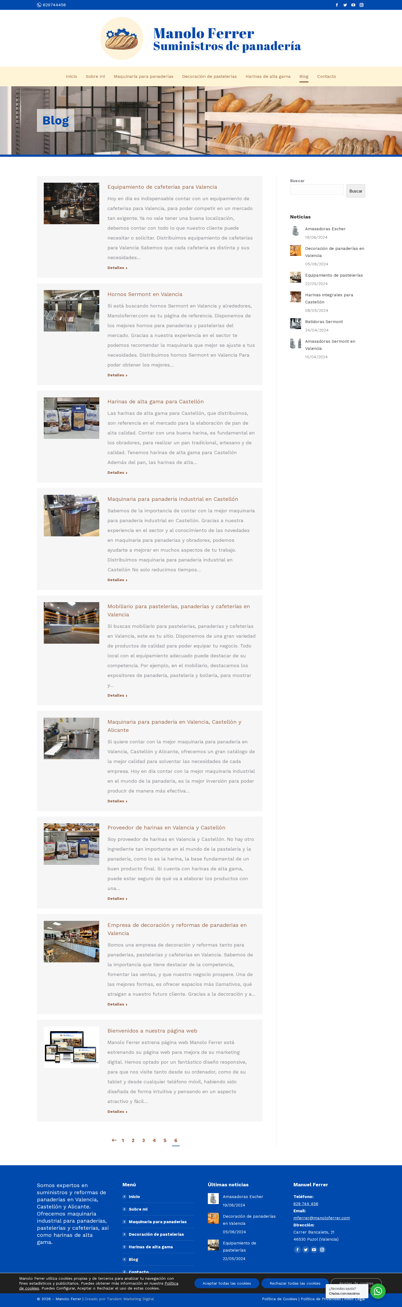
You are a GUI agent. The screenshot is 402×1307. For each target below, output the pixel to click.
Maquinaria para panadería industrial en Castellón (172, 499)
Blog (133, 1259)
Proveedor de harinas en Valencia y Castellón (166, 827)
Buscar (297, 180)
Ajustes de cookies (356, 1283)
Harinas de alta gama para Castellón (155, 401)
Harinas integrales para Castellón (329, 298)
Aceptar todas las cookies (227, 1283)
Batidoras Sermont (324, 321)
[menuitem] (71, 76)
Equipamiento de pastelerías (334, 275)
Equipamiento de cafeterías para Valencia (162, 187)
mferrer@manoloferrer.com (321, 1218)
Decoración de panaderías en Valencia (334, 252)
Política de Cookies (279, 1299)
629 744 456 (305, 1203)
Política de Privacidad (321, 1299)
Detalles (115, 267)
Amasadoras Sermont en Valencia (330, 345)
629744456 (54, 4)
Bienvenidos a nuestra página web (152, 1030)
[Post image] (295, 230)
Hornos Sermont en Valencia (144, 294)
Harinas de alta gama (151, 1246)
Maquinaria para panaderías (158, 1221)
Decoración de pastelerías (156, 1234)
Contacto (139, 1272)
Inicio (134, 1196)
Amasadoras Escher (325, 228)
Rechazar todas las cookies (295, 1283)
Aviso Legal (354, 1299)
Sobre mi (138, 1209)
